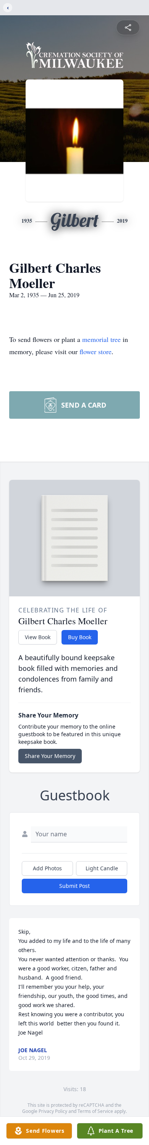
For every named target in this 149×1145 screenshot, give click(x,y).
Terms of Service (95, 1111)
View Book (37, 637)
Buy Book (79, 637)
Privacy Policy (53, 1111)
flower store (95, 351)
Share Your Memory (50, 756)
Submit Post (74, 885)
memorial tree (101, 339)
